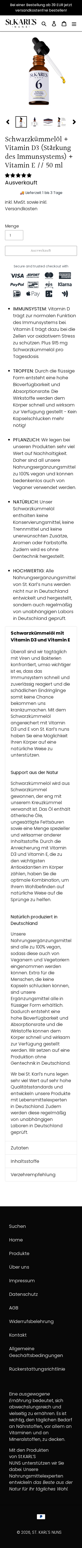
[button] (19, 175)
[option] (21, 122)
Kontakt (18, 1335)
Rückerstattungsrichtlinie (37, 1369)
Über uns (19, 1267)
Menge (12, 226)
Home (16, 1240)
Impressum (22, 1280)
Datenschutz (23, 1294)
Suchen (17, 1226)
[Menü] (74, 23)
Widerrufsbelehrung (31, 1321)
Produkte (19, 1253)
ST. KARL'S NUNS (47, 1532)
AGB (13, 1308)
